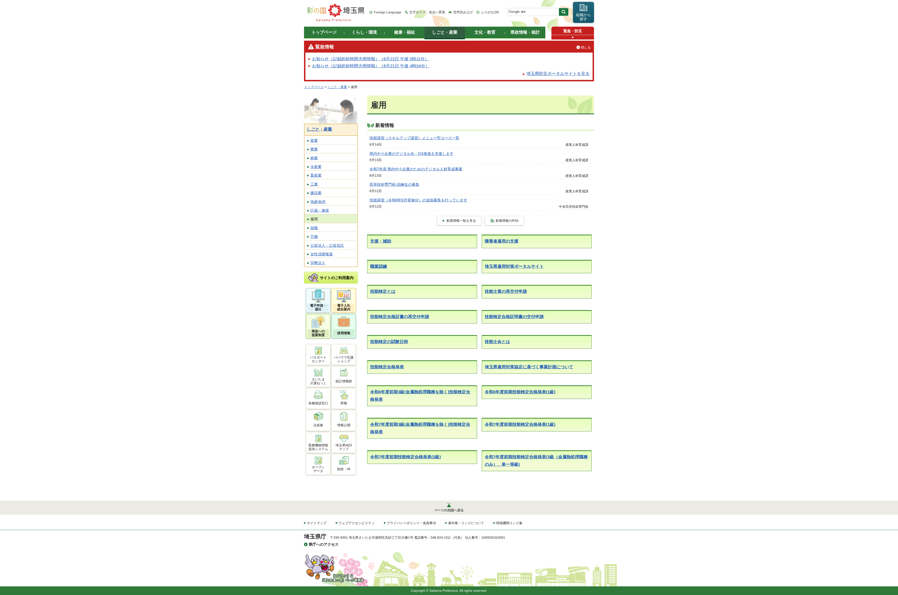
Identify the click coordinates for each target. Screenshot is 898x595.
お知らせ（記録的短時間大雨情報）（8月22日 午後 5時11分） (370, 59)
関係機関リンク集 (509, 523)
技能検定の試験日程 (389, 341)
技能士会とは (497, 341)
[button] (572, 37)
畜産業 (316, 175)
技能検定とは (382, 291)
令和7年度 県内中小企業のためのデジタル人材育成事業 (415, 169)
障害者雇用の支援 (501, 241)
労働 (314, 237)
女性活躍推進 (321, 254)
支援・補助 (380, 241)
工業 (314, 184)
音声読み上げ (463, 12)
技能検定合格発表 (387, 367)
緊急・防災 (572, 31)
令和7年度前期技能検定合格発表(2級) (405, 457)
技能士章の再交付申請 (506, 291)
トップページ (314, 87)
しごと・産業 (337, 87)
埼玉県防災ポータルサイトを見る (558, 73)
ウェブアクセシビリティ (357, 523)
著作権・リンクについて (466, 523)
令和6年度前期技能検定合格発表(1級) (520, 392)
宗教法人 (317, 263)
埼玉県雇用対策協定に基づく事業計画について (529, 367)
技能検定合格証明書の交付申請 (514, 316)
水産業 (316, 167)
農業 (314, 149)
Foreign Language (387, 12)
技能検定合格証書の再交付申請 (399, 316)
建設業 (316, 193)
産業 (314, 141)
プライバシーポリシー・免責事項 (411, 523)
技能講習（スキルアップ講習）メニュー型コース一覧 (414, 138)
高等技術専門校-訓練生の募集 (394, 184)
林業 (314, 158)
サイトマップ (316, 523)
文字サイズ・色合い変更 (427, 12)
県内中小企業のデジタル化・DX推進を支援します (411, 154)
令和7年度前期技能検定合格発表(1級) (520, 424)
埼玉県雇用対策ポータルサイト (514, 266)
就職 (314, 228)
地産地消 (317, 202)
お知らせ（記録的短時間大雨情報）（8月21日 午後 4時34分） (370, 66)
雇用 (314, 219)
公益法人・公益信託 (327, 245)
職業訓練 (378, 266)
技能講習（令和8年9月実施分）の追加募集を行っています (418, 200)
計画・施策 (319, 210)
